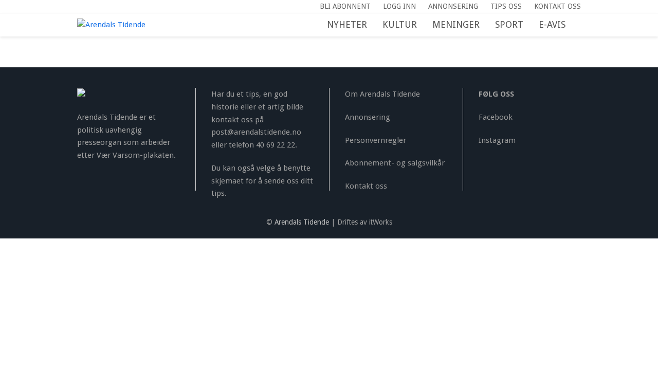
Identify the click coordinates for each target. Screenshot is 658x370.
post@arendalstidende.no (256, 132)
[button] (581, 25)
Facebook (496, 117)
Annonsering (367, 117)
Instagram (497, 140)
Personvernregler (375, 140)
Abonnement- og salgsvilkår (395, 163)
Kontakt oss (366, 186)
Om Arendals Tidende (382, 94)
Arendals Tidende (302, 222)
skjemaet (227, 181)
